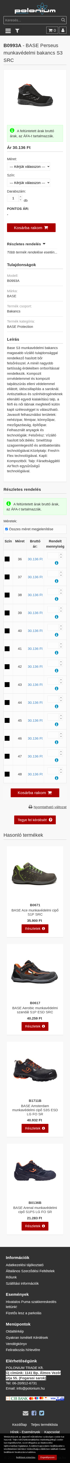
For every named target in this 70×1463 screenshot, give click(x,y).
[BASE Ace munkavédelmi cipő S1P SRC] (35, 898)
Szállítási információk (22, 1283)
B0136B (35, 1202)
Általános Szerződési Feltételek (30, 1271)
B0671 (35, 905)
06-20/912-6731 (24, 1383)
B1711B (35, 1100)
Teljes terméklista (44, 1424)
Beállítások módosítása (25, 1457)
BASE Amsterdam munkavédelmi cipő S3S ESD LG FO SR (35, 1110)
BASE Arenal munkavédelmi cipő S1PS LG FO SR (35, 1209)
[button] (31, 227)
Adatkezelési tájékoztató (25, 1265)
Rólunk (11, 1277)
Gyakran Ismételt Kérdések (27, 1337)
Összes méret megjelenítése (31, 529)
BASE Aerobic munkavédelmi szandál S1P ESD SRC (35, 1010)
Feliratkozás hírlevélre (23, 1350)
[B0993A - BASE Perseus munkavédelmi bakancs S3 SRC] (35, 113)
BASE (11, 296)
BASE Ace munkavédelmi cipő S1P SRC (35, 912)
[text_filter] (17, 31)
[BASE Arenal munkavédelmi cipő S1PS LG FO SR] (35, 1195)
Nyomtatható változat (50, 807)
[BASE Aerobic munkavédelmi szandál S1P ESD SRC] (35, 995)
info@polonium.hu (31, 1388)
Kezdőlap (19, 1424)
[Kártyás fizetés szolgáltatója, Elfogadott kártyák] (35, 1399)
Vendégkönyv (16, 1344)
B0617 (35, 1003)
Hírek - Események (25, 1432)
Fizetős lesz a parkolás (23, 1313)
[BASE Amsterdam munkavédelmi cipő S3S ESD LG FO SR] (35, 1093)
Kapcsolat (52, 1432)
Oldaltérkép (15, 1331)
